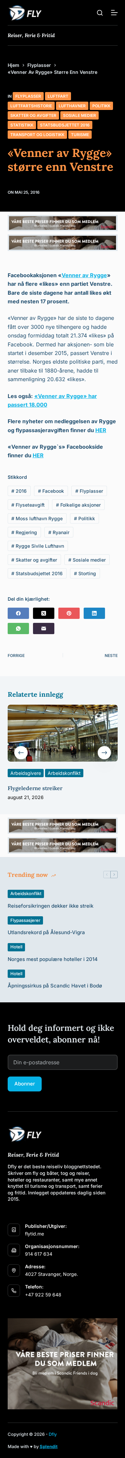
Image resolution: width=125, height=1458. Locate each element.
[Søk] (100, 13)
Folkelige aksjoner (78, 505)
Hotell (16, 946)
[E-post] (43, 628)
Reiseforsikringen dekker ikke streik (50, 906)
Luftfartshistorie (31, 105)
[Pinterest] (69, 613)
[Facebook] (18, 613)
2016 (19, 491)
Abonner (24, 1084)
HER (100, 430)
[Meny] (114, 12)
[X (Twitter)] (43, 613)
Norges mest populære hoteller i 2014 (53, 959)
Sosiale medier (79, 115)
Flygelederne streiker (35, 787)
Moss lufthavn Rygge (37, 518)
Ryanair (58, 532)
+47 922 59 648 (43, 1294)
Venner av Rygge (84, 275)
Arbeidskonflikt (64, 773)
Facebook (51, 491)
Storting (85, 573)
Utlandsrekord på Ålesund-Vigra (46, 932)
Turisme (80, 134)
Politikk (101, 105)
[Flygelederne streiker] (63, 733)
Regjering (24, 532)
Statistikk (21, 125)
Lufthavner (72, 105)
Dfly (53, 1434)
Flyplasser (28, 96)
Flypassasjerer (25, 920)
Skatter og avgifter (33, 115)
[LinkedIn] (94, 613)
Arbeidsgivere (25, 773)
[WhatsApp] (18, 628)
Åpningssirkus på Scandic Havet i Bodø (55, 985)
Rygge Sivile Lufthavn (37, 546)
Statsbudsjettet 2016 (65, 125)
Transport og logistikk (37, 134)
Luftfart (58, 96)
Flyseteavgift (28, 505)
